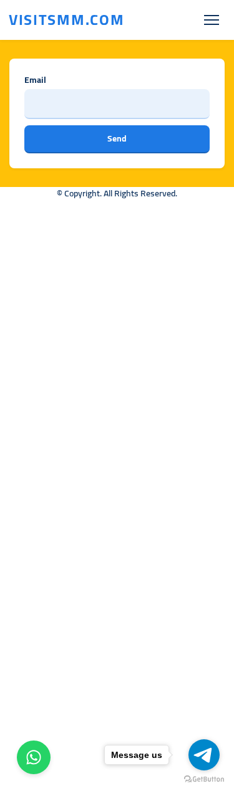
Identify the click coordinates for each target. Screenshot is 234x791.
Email (35, 80)
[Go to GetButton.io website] (204, 778)
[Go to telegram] (204, 754)
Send (117, 138)
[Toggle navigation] (211, 20)
